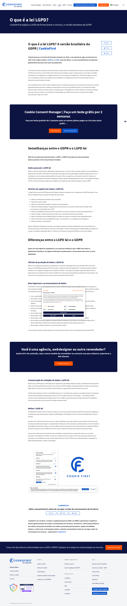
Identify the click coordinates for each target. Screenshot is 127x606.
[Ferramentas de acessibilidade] (125, 121)
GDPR (50, 60)
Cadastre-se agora (113, 547)
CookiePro (67, 590)
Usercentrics (68, 582)
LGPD (57, 60)
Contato (12, 579)
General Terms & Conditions (99, 564)
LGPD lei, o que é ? (69, 564)
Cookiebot (67, 578)
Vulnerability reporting (98, 583)
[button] (46, 290)
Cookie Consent (41, 564)
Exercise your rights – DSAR (99, 568)
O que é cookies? (14, 571)
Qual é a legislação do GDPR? (72, 568)
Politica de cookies (42, 568)
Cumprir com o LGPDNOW (44, 579)
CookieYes (67, 593)
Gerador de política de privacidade (46, 575)
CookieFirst (61, 532)
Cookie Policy (95, 575)
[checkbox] (45, 306)
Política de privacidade (78, 290)
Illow (66, 586)
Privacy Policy (95, 571)
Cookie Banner (41, 571)
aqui (61, 302)
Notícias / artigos (14, 575)
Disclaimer (95, 579)
